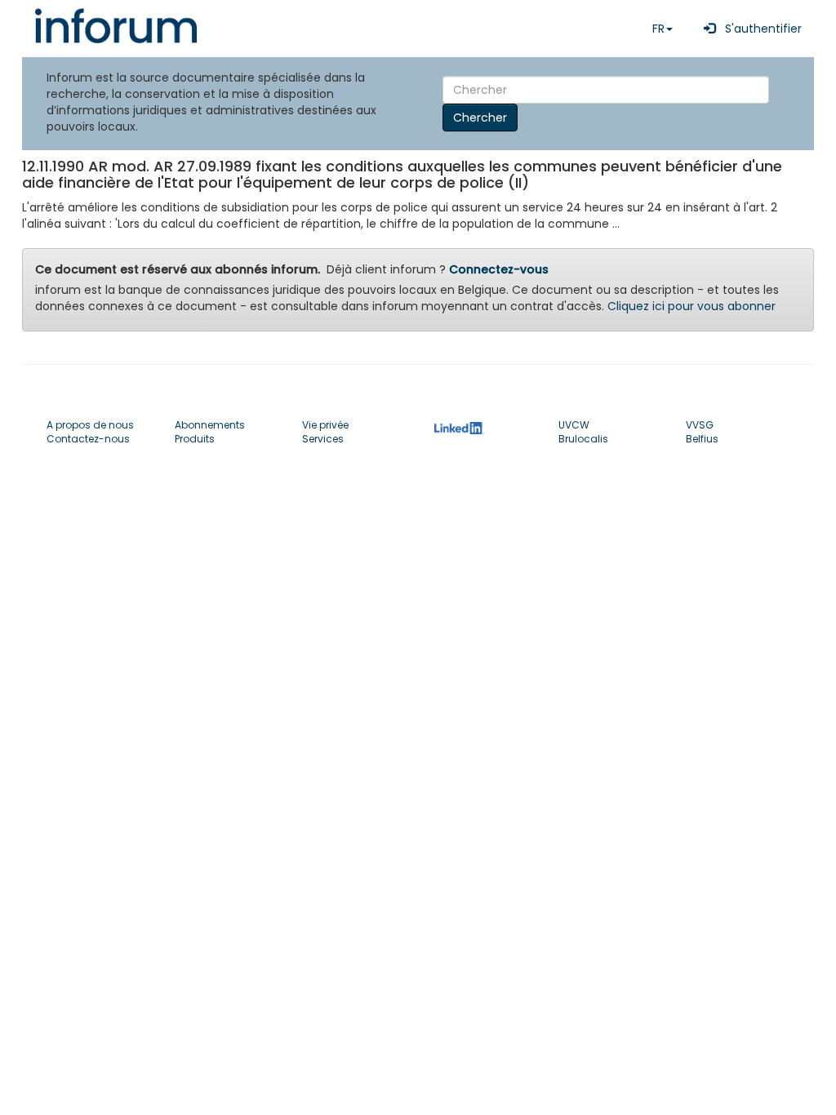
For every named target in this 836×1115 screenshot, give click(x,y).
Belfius (702, 439)
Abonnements (210, 425)
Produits (195, 439)
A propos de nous (90, 425)
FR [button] (658, 28)
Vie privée (325, 425)
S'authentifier (758, 28)
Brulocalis (583, 439)
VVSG (700, 425)
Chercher (480, 117)
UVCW (573, 425)
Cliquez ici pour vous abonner (691, 306)
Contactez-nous (88, 439)
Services (323, 439)
